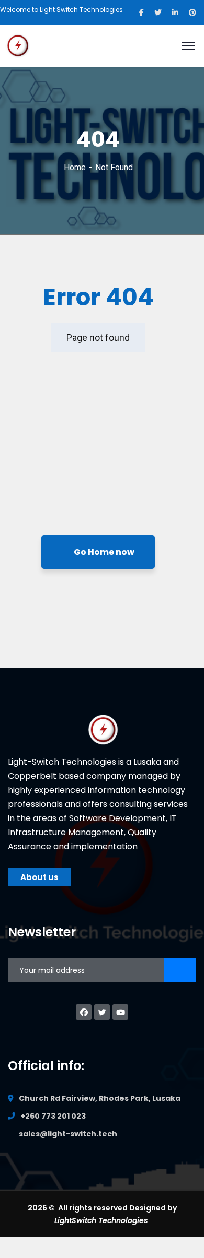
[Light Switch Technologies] (18, 45)
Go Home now (103, 552)
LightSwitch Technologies (102, 1220)
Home (75, 167)
